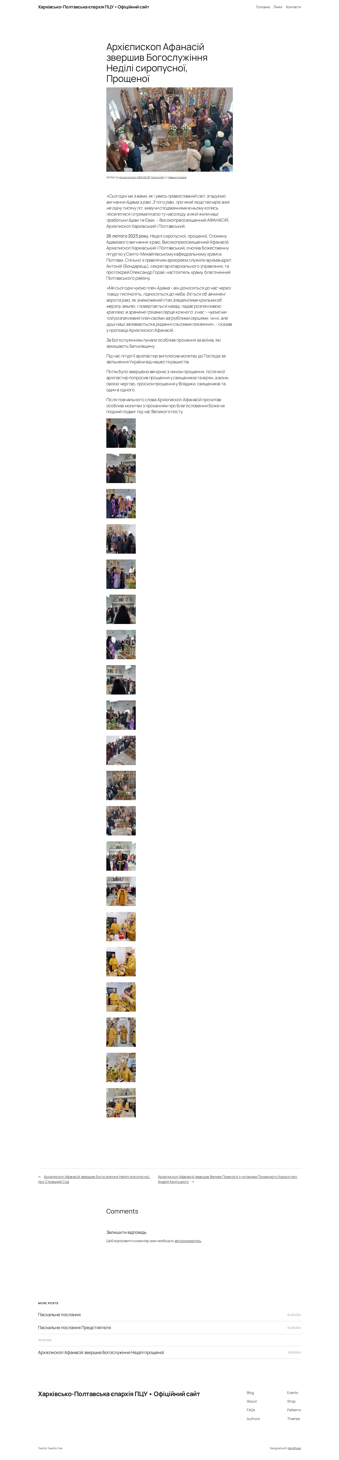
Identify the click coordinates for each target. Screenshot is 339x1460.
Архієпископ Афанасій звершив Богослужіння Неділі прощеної (101, 1352)
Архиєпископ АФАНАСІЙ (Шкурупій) (142, 177)
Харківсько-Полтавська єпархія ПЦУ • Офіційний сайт (93, 7)
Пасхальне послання (59, 1314)
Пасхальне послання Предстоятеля (74, 1327)
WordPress (294, 1448)
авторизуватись (188, 1240)
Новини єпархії (177, 177)
